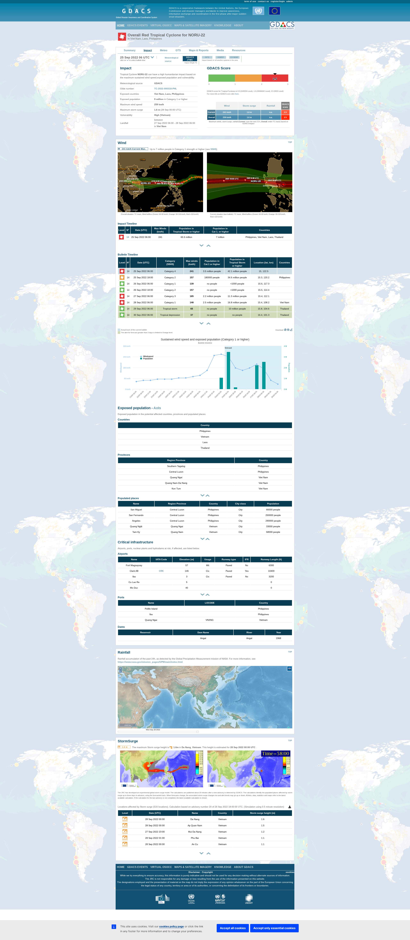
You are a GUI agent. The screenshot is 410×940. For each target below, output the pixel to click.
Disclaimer (194, 872)
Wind (227, 105)
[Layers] (289, 668)
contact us (263, 1)
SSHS (213, 149)
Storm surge (249, 105)
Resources (238, 50)
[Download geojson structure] (288, 330)
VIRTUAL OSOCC (161, 25)
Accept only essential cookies (274, 928)
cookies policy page (171, 926)
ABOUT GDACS (243, 867)
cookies (290, 872)
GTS (178, 50)
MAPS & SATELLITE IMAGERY (193, 25)
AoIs (157, 408)
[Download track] (291, 330)
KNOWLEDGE (222, 25)
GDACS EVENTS (137, 25)
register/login (278, 1)
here (237, 94)
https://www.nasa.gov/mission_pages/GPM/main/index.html (150, 662)
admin (289, 1)
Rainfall (271, 105)
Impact (148, 50)
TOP (290, 142)
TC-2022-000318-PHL (165, 88)
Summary (129, 50)
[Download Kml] (285, 330)
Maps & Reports (199, 50)
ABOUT (238, 25)
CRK (161, 571)
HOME (121, 25)
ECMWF (234, 57)
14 (128, 237)
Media (220, 50)
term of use (250, 1)
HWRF (221, 57)
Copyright (207, 872)
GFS (207, 57)
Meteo (163, 50)
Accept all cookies (233, 928)
